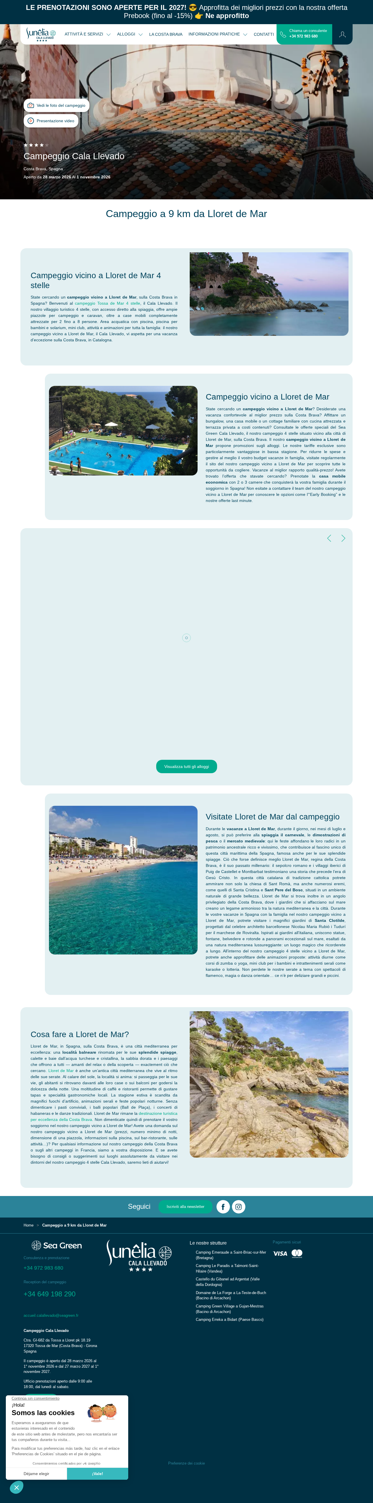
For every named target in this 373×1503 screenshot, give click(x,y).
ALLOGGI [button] (126, 34)
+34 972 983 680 (303, 36)
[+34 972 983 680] (283, 34)
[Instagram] (238, 1206)
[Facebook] (223, 1206)
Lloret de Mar (61, 1070)
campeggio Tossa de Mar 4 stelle (107, 303)
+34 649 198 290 (49, 1294)
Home (29, 1225)
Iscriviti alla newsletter (185, 1207)
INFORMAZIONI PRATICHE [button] (215, 34)
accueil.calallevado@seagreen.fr (51, 1316)
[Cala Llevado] (41, 34)
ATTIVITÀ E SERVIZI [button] (84, 34)
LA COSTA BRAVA (165, 34)
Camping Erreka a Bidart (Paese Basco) (229, 1320)
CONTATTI (264, 34)
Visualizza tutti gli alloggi (186, 766)
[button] (342, 34)
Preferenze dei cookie (186, 1463)
